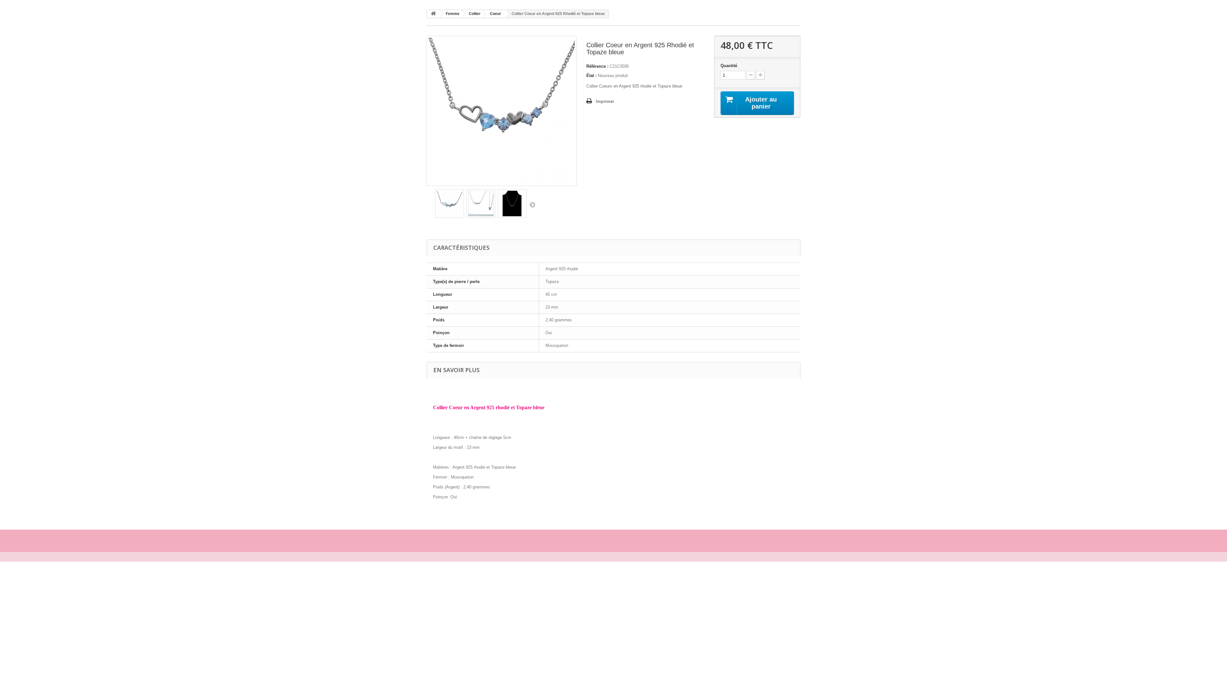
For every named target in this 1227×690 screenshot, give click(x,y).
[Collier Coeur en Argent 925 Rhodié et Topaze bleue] (450, 203)
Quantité (729, 65)
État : (591, 75)
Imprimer (605, 101)
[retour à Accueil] (433, 14)
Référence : (597, 66)
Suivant (532, 204)
